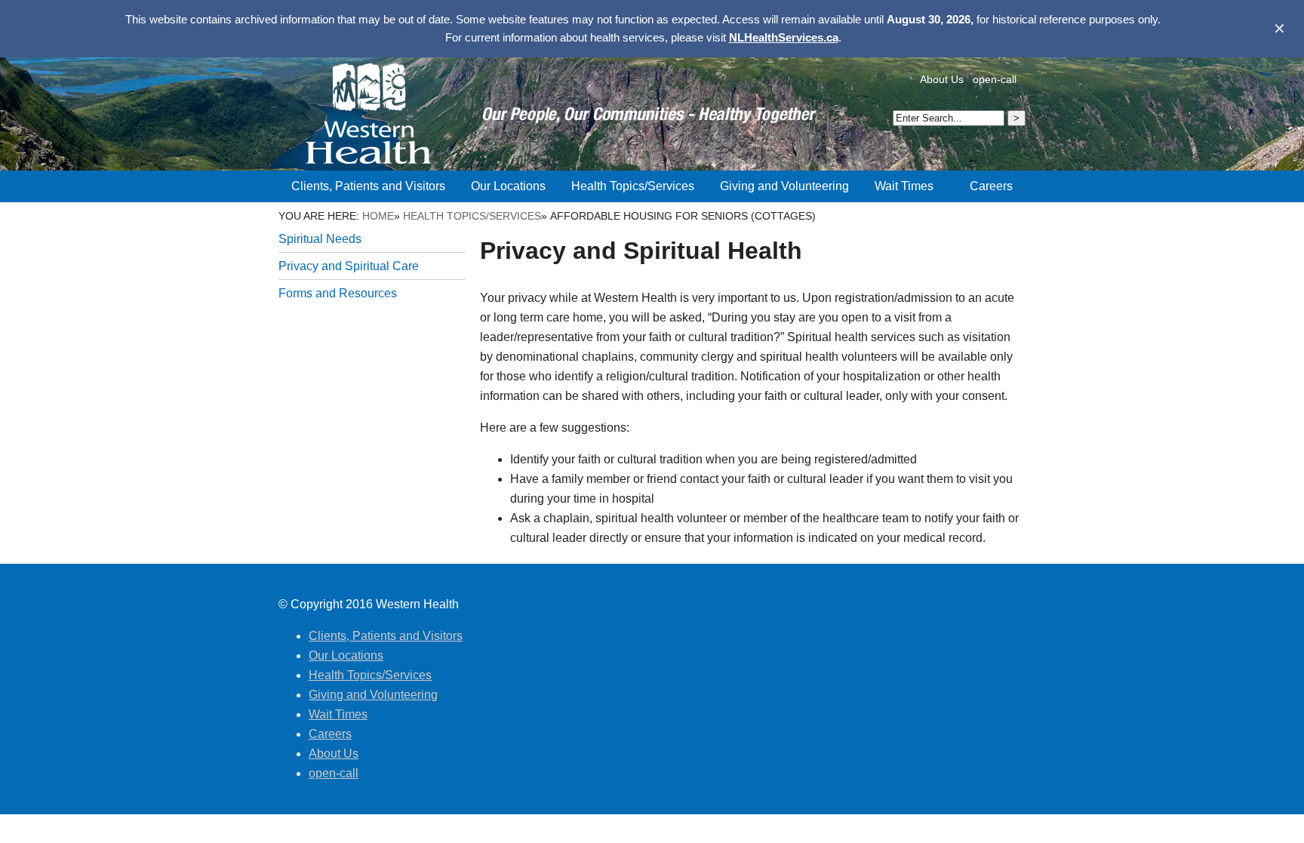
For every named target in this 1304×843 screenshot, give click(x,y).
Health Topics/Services (472, 216)
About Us (942, 79)
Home (378, 216)
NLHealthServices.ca (783, 37)
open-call (994, 79)
